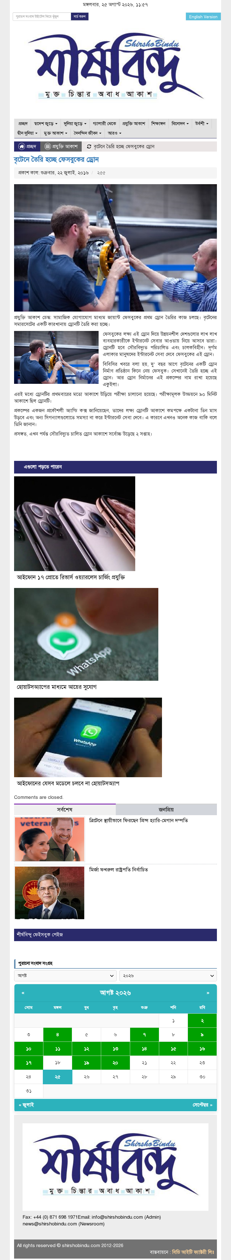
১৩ (115, 1049)
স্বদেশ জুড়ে (44, 124)
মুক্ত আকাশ (54, 133)
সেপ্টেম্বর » (203, 1105)
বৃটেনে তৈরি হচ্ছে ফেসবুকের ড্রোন (56, 159)
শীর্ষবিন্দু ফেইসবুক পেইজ (40, 935)
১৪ (144, 1049)
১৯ (86, 1063)
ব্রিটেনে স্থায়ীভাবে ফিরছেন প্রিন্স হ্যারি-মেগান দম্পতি (138, 820)
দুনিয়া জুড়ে (74, 124)
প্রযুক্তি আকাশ (134, 124)
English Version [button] (203, 17)
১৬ (202, 1049)
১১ (57, 1049)
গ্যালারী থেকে (104, 124)
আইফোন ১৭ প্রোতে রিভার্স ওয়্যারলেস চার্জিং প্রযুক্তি (71, 577)
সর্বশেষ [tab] (64, 809)
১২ (86, 1049)
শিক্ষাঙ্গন (158, 124)
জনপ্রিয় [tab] (166, 809)
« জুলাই (26, 1105)
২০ (115, 1063)
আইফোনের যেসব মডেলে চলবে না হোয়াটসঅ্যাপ (68, 783)
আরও (113, 133)
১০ (28, 1049)
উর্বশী (200, 124)
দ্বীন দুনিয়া (26, 133)
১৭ (29, 1063)
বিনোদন (179, 124)
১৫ (173, 1049)
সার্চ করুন (80, 17)
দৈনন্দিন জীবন (86, 133)
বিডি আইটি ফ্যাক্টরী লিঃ (193, 1252)
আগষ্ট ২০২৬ (115, 993)
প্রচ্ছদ (22, 124)
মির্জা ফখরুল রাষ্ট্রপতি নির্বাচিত (118, 870)
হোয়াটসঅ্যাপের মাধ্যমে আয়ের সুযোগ (57, 687)
